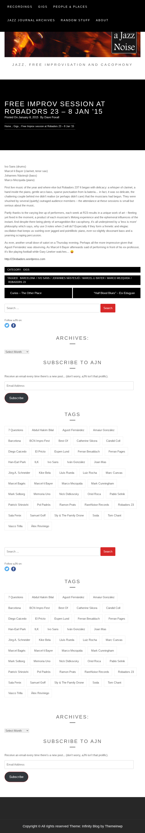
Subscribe (16, 398)
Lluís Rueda (66, 472)
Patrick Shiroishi (18, 504)
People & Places (70, 6)
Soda (96, 515)
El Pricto (40, 451)
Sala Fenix (14, 515)
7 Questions (15, 430)
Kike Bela (45, 472)
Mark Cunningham (102, 483)
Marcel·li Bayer (93, 278)
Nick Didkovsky (69, 494)
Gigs (43, 6)
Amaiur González (104, 430)
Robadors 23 (17, 282)
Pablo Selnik (117, 494)
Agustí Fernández (73, 430)
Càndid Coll (113, 440)
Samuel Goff (38, 515)
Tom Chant (114, 515)
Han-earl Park (17, 462)
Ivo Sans (44, 278)
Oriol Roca (94, 494)
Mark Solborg (16, 494)
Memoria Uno (42, 494)
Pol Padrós (44, 504)
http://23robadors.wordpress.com (25, 259)
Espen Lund (61, 451)
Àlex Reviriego (40, 526)
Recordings (19, 6)
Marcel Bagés (16, 483)
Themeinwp (114, 826)
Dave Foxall (51, 117)
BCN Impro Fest (39, 440)
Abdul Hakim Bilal (43, 430)
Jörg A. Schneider (19, 472)
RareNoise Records (97, 504)
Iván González (76, 462)
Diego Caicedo (17, 451)
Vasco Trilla (15, 526)
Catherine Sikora (87, 440)
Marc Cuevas (114, 472)
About (102, 20)
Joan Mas (100, 462)
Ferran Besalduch (89, 451)
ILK (37, 462)
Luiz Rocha (90, 472)
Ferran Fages (117, 451)
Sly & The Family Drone (69, 515)
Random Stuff (75, 20)
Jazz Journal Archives (31, 20)
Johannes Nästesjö (66, 278)
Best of (63, 440)
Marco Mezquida (118, 278)
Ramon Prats (67, 504)
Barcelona (27, 278)
